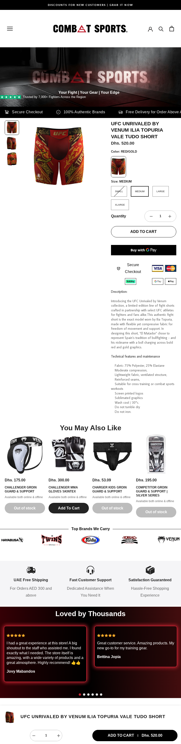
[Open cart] (171, 28)
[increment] (169, 216)
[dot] (80, 694)
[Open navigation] (10, 29)
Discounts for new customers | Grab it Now (90, 4)
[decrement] (151, 216)
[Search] (161, 28)
